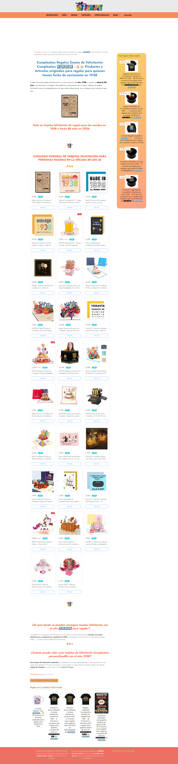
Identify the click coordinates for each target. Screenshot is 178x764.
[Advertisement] (89, 34)
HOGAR (74, 15)
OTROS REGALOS (102, 15)
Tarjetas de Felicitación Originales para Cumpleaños (44, 680)
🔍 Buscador (127, 15)
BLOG (115, 15)
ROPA (64, 15)
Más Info (43, 207)
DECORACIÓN (52, 15)
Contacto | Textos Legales (128, 751)
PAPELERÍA (85, 15)
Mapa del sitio (116, 751)
